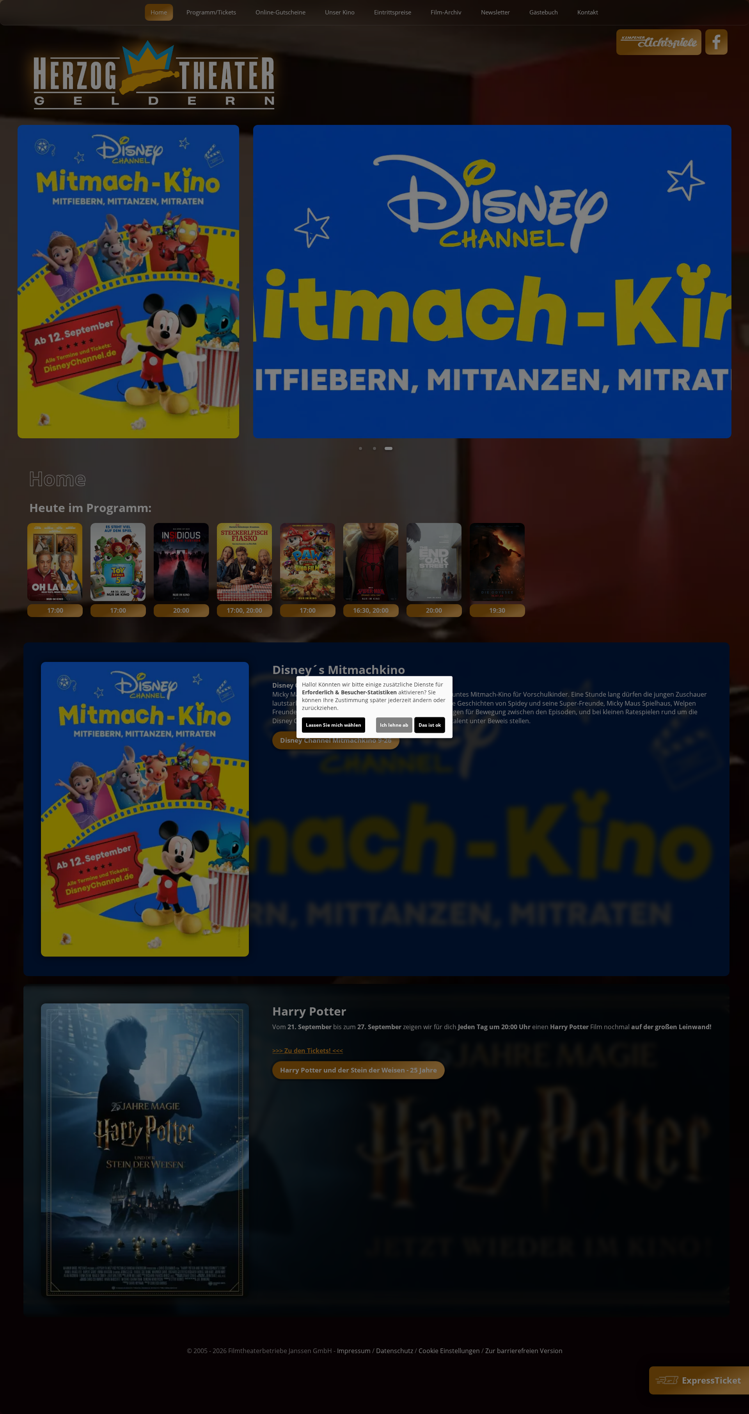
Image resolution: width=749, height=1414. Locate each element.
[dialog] (374, 707)
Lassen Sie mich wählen (333, 725)
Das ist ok (430, 725)
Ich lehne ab (394, 725)
